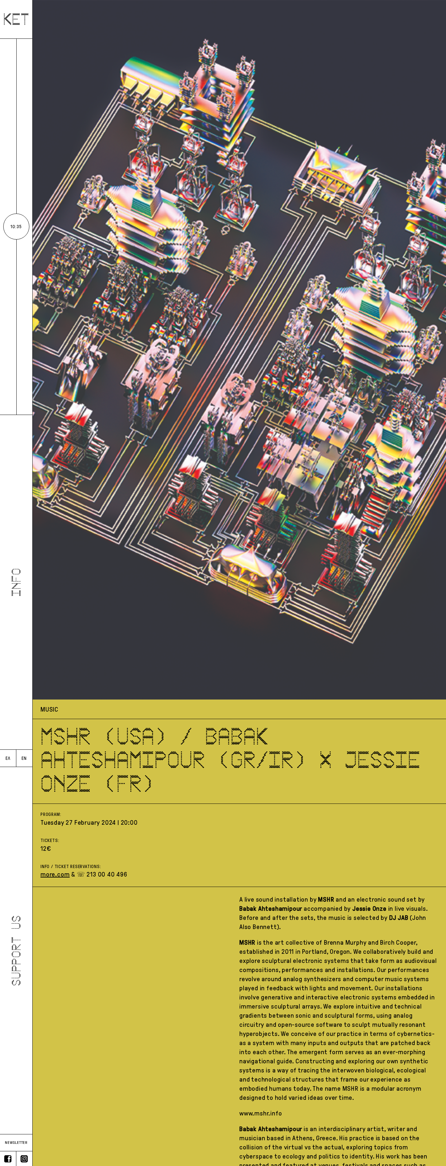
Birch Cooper (398, 942)
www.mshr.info (260, 1113)
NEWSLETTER (16, 1142)
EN (24, 758)
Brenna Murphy (345, 942)
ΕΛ (8, 758)
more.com (55, 874)
